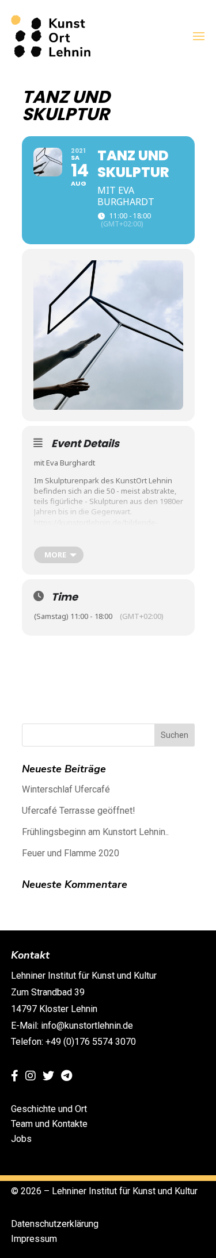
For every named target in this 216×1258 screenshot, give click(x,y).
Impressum (34, 1238)
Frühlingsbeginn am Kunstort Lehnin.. (95, 831)
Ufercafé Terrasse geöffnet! (78, 810)
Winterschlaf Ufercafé (66, 789)
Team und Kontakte (49, 1123)
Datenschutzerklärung (54, 1223)
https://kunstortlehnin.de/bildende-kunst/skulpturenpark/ (96, 527)
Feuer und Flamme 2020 (70, 853)
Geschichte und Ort (49, 1108)
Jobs (21, 1138)
